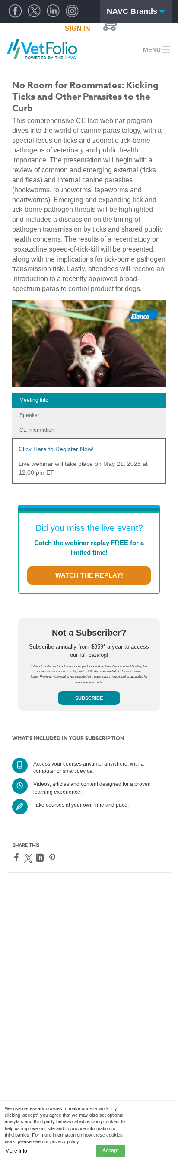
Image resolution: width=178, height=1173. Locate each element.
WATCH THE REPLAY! (89, 575)
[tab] (89, 400)
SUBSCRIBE (89, 698)
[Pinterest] (53, 858)
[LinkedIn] (41, 858)
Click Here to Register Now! (56, 449)
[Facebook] (17, 857)
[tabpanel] (89, 464)
